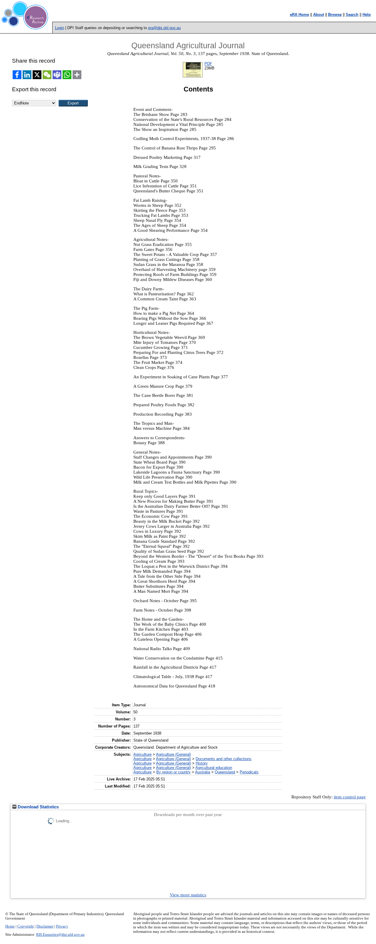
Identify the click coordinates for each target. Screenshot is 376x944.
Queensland (225, 772)
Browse (335, 14)
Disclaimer (44, 926)
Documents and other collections (223, 759)
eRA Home (299, 14)
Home (10, 926)
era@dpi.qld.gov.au (164, 28)
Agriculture (142, 754)
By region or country (173, 772)
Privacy (62, 926)
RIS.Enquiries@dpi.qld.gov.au (60, 935)
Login (59, 28)
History (202, 763)
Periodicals (249, 772)
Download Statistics (37, 807)
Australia (202, 772)
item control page (350, 797)
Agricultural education (213, 767)
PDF (208, 63)
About (318, 14)
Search (352, 14)
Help (366, 14)
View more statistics (188, 895)
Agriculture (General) (173, 754)
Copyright (25, 926)
